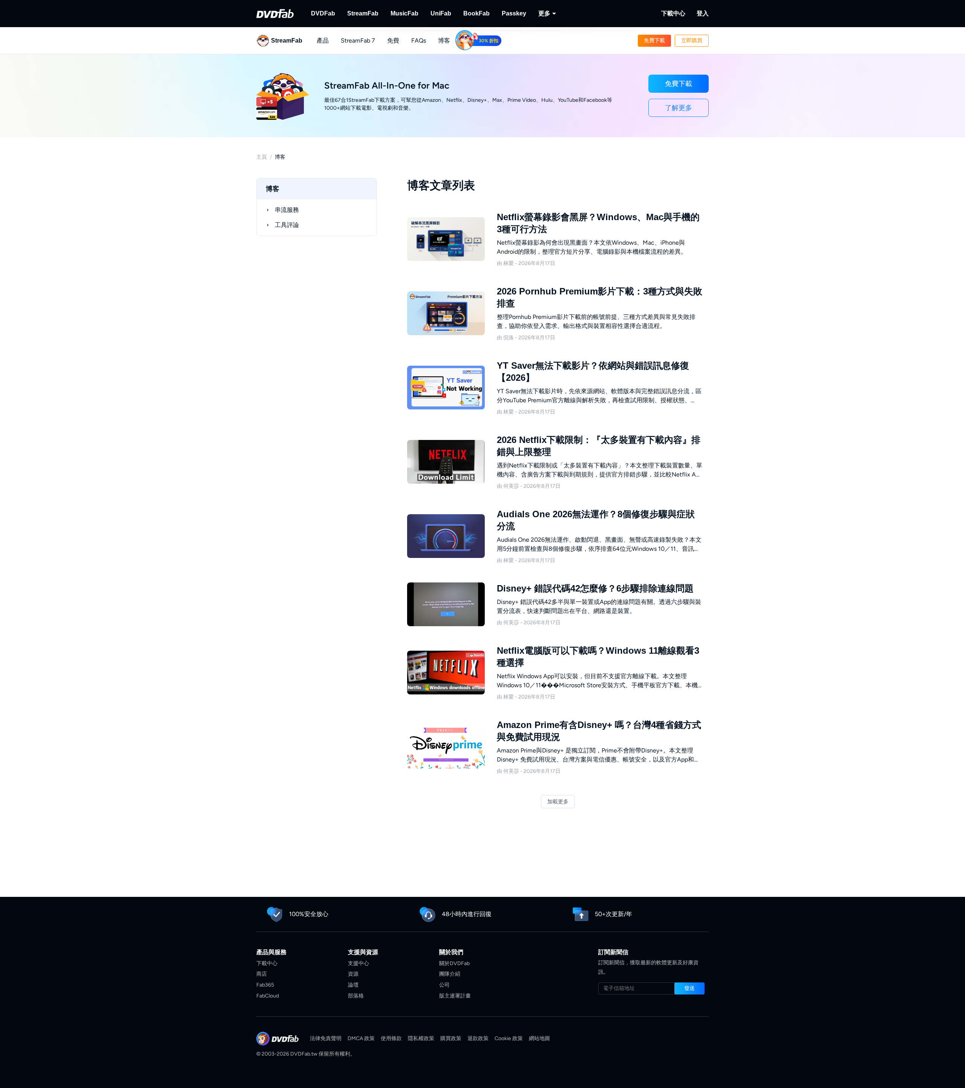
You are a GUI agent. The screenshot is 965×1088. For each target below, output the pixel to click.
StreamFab (362, 13)
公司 (444, 985)
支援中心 (358, 963)
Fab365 (265, 985)
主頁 (261, 157)
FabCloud (267, 996)
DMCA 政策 (361, 1038)
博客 (444, 40)
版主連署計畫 (455, 996)
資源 (353, 974)
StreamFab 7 (358, 40)
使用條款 (391, 1038)
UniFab (440, 13)
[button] (654, 41)
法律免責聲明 (326, 1038)
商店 (261, 974)
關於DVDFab (454, 963)
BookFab (476, 13)
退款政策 (478, 1038)
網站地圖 (539, 1038)
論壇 (353, 985)
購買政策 (450, 1038)
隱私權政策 (421, 1038)
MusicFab (404, 13)
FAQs (418, 40)
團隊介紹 (449, 974)
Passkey (514, 13)
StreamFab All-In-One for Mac (386, 85)
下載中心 (673, 13)
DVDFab (323, 13)
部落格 (356, 996)
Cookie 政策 (509, 1038)
